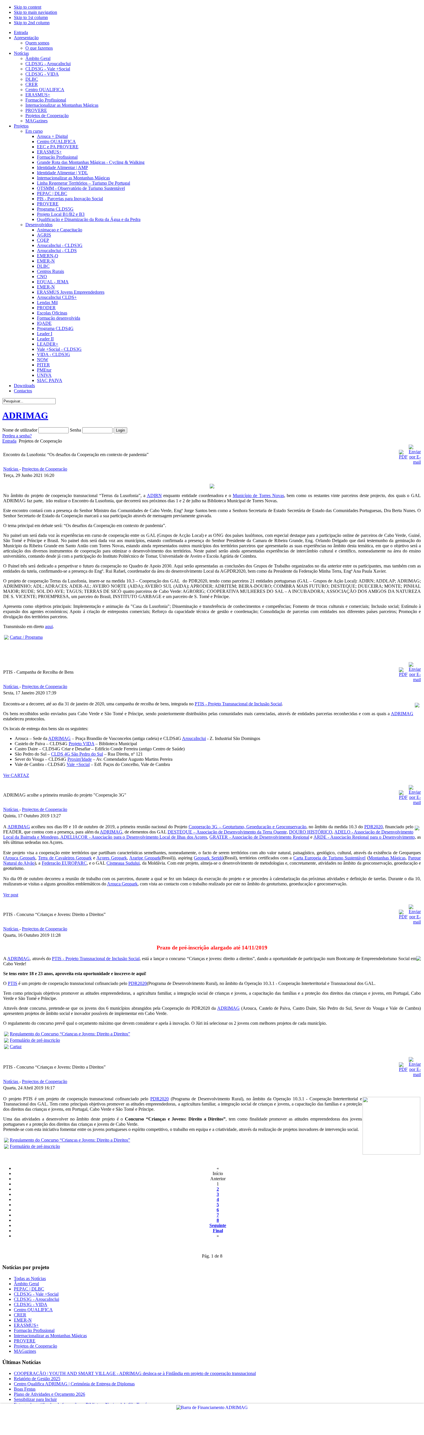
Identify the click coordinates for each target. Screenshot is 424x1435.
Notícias (11, 469)
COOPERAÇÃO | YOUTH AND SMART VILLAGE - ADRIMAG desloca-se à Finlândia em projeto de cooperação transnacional (135, 1373)
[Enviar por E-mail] (415, 462)
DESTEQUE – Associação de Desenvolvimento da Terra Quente (227, 831)
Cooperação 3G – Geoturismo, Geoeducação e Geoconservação (247, 826)
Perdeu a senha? (17, 435)
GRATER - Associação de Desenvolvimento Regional (259, 837)
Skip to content (27, 7)
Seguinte (217, 1225)
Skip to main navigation (35, 12)
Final (218, 1230)
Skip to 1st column (31, 17)
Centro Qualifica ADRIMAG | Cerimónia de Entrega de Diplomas (74, 1383)
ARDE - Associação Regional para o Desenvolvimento (364, 837)
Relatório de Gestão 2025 (37, 1378)
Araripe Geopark (144, 857)
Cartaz (16, 1046)
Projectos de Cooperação (44, 469)
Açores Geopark (111, 857)
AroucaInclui (194, 738)
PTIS (12, 983)
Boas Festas (24, 1389)
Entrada (9, 441)
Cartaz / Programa (26, 637)
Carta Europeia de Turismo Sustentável (329, 857)
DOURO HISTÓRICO (310, 831)
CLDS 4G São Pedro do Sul (77, 754)
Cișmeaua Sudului (123, 863)
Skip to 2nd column (32, 22)
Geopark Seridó (208, 857)
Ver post (10, 894)
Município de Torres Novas (258, 495)
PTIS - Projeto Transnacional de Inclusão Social (238, 703)
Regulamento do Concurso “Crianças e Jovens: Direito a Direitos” (70, 1033)
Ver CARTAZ (16, 775)
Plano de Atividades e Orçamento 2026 (49, 1394)
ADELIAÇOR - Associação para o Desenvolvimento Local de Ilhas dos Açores (133, 837)
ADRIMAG (402, 713)
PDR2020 (373, 826)
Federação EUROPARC (64, 863)
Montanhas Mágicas (387, 857)
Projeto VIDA (81, 743)
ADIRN (154, 495)
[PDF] (403, 456)
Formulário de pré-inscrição (35, 1040)
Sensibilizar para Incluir (35, 1399)
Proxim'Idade (79, 759)
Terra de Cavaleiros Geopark (65, 857)
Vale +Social (78, 764)
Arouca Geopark (20, 857)
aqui (49, 626)
